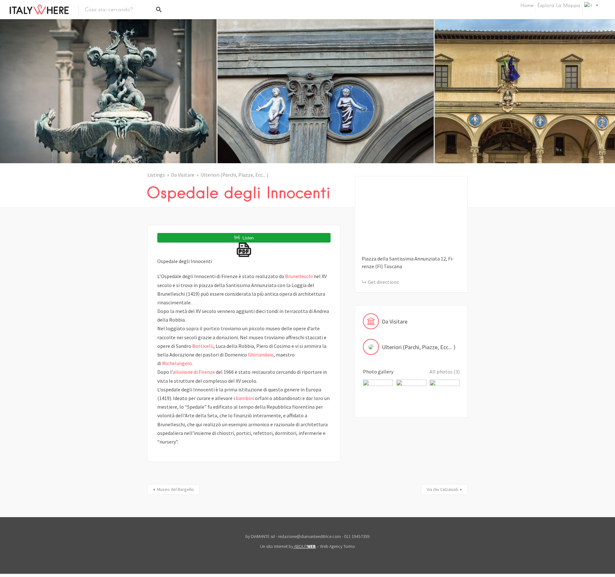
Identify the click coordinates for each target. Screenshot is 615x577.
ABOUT (305, 546)
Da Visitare (182, 175)
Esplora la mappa (558, 5)
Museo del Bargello (175, 489)
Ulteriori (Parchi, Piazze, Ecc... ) (234, 175)
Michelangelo (177, 363)
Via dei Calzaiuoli (442, 489)
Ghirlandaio (261, 354)
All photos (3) (445, 371)
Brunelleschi (299, 276)
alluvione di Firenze (194, 372)
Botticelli (202, 346)
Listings (156, 175)
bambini (245, 398)
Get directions (383, 282)
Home (527, 5)
